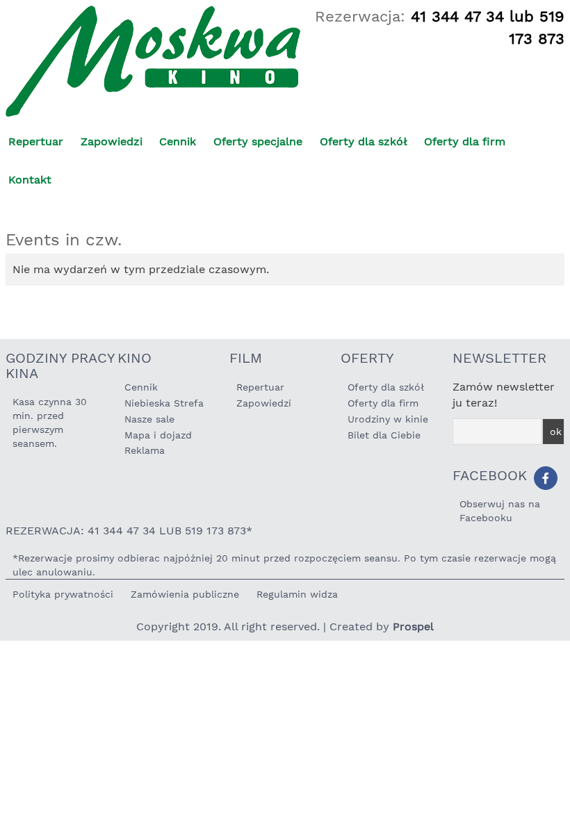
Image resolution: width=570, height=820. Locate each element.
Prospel (413, 626)
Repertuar (35, 141)
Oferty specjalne (257, 141)
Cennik (177, 141)
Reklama (144, 450)
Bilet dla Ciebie (384, 435)
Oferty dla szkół (363, 141)
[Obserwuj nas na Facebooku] (545, 478)
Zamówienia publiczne (185, 594)
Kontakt (29, 179)
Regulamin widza (297, 594)
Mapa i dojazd (158, 435)
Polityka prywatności (63, 594)
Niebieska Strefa (164, 403)
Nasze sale (149, 419)
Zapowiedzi (111, 141)
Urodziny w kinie (388, 419)
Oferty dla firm (464, 141)
